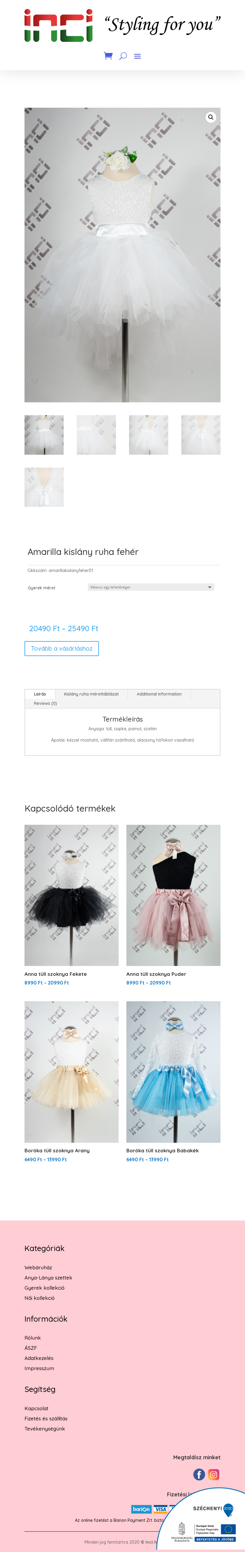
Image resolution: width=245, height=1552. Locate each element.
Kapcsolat (36, 1408)
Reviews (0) (45, 703)
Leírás (40, 694)
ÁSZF (30, 1348)
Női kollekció (39, 1298)
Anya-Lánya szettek (48, 1277)
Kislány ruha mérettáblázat (91, 694)
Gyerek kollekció (44, 1288)
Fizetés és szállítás (46, 1418)
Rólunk (32, 1338)
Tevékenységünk (44, 1428)
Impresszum (39, 1368)
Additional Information (159, 694)
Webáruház (38, 1267)
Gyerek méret (41, 588)
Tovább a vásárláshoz (61, 648)
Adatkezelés (38, 1358)
